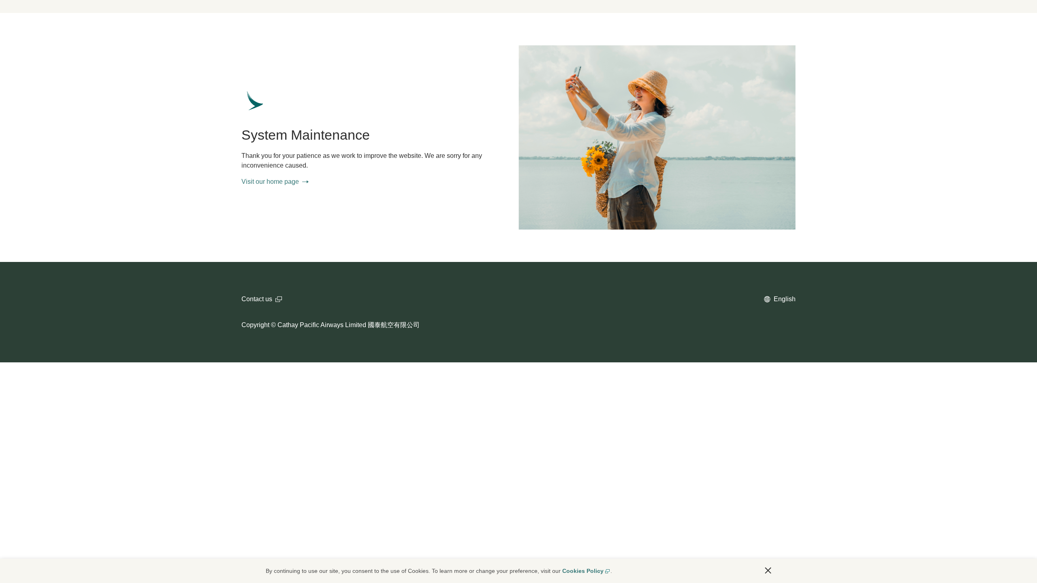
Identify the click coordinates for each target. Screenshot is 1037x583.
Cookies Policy (583, 571)
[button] (768, 570)
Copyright (255, 324)
